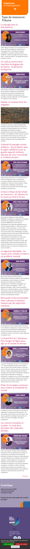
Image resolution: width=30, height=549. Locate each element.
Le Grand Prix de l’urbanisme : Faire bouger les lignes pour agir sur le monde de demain (14, 341)
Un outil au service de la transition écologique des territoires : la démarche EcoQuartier (12, 65)
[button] (14, 528)
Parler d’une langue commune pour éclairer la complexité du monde (14, 388)
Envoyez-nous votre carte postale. (10, 497)
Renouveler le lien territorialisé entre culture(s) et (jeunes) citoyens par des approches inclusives (14, 302)
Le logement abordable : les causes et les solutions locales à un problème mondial (15, 254)
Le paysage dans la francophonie (9, 25)
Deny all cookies (22, 544)
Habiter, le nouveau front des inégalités (14, 103)
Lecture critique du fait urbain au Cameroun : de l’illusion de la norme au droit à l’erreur (14, 194)
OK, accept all (9, 544)
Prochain (25, 476)
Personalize (15, 546)
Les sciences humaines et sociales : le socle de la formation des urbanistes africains (12, 427)
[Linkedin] (19, 538)
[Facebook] (15, 538)
